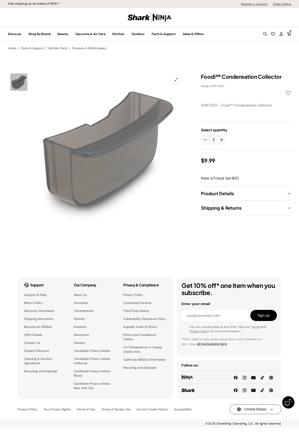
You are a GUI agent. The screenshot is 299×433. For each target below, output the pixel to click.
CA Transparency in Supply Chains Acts (142, 349)
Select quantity (214, 130)
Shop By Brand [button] (39, 34)
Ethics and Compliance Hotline (139, 337)
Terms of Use (86, 409)
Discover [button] (14, 34)
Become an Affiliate (38, 327)
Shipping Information (39, 319)
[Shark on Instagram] (244, 390)
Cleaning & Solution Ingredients (38, 361)
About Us (80, 295)
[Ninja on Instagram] (244, 377)
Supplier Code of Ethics (140, 327)
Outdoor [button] (138, 34)
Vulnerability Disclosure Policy (144, 319)
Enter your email (195, 303)
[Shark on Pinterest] (271, 390)
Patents (79, 319)
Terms (255, 327)
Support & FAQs (35, 295)
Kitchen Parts (57, 48)
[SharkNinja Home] (150, 17)
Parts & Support (32, 48)
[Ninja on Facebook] (235, 377)
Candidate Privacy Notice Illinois (92, 373)
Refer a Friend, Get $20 (220, 178)
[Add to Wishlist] (288, 94)
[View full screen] (176, 79)
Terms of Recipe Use (116, 409)
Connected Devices (137, 303)
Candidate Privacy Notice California (92, 361)
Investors (80, 327)
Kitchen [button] (118, 34)
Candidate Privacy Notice (92, 351)
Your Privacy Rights (57, 409)
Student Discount (36, 351)
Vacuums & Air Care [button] (90, 34)
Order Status (282, 4)
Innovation (81, 303)
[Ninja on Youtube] (253, 377)
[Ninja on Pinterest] (271, 377)
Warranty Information (39, 311)
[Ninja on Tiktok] (262, 377)
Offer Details (33, 335)
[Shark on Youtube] (253, 390)
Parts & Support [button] (164, 34)
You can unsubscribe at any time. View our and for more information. (227, 329)
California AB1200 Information (144, 360)
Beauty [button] (63, 34)
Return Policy (33, 303)
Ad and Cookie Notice (152, 409)
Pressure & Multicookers (89, 48)
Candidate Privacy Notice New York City (92, 386)
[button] (265, 34)
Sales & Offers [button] (193, 34)
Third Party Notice (136, 311)
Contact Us (32, 343)
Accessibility (183, 409)
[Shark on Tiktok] (262, 390)
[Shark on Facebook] (235, 390)
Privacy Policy (133, 295)
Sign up (264, 315)
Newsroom (81, 335)
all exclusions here (212, 344)
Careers (79, 343)
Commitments (84, 311)
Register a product (254, 4)
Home (12, 48)
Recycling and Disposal (40, 371)
